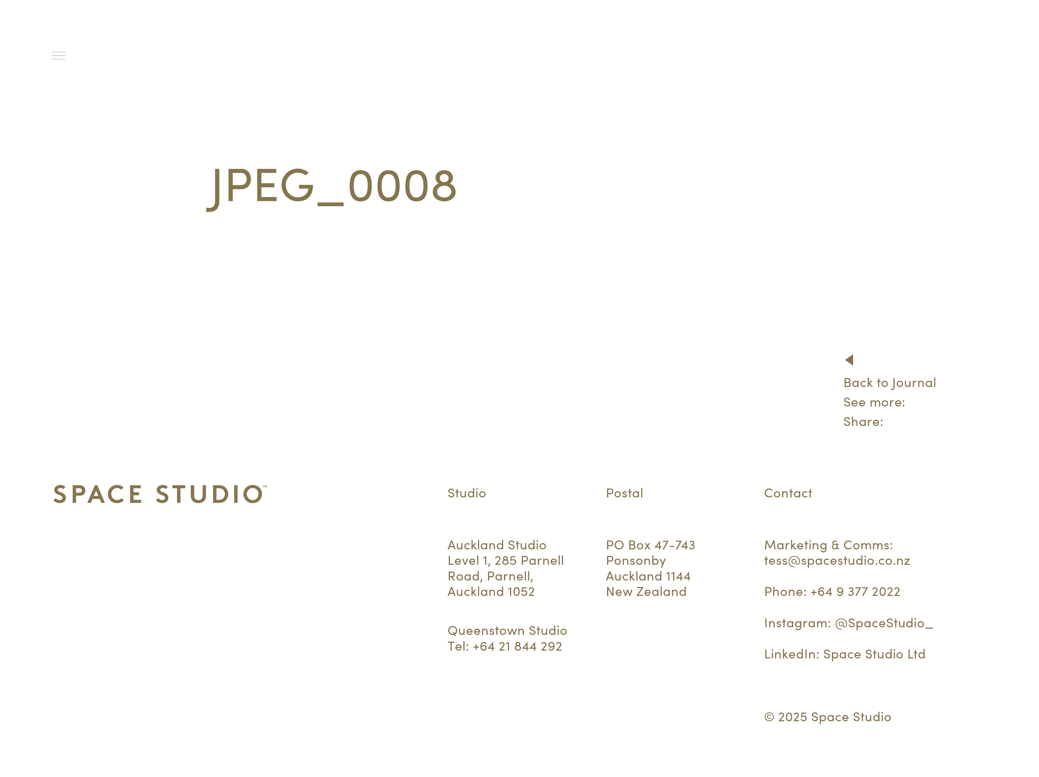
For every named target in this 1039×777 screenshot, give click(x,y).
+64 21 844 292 (517, 646)
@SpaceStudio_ (884, 622)
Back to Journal (889, 382)
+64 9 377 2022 (855, 591)
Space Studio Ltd (874, 653)
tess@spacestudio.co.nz (837, 560)
